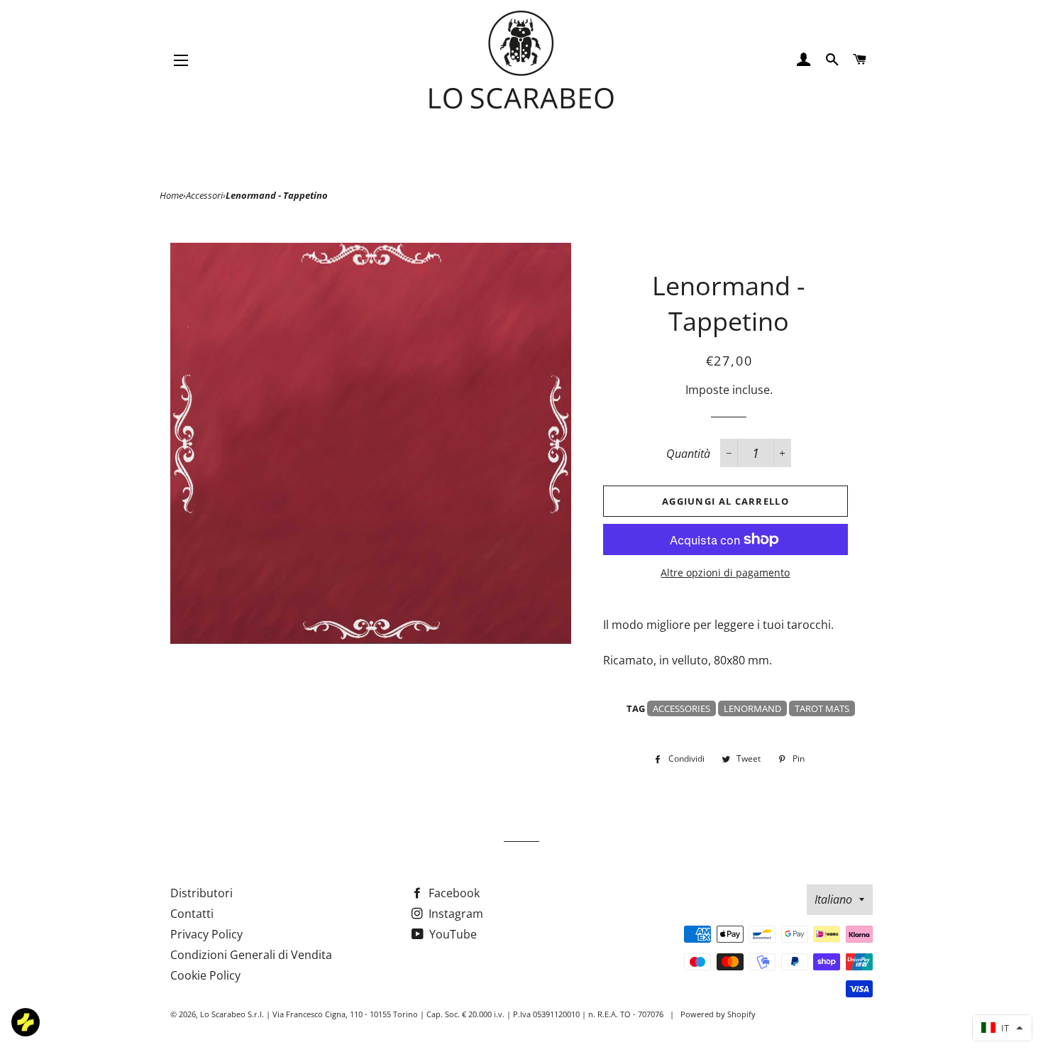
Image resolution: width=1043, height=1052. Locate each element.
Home (171, 195)
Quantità (688, 453)
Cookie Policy (205, 975)
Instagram (454, 913)
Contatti (192, 913)
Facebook (453, 893)
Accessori (204, 195)
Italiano (833, 899)
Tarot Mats (822, 708)
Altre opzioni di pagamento (725, 572)
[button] (1002, 1028)
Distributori (201, 893)
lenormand (752, 708)
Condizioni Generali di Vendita (251, 955)
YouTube (451, 934)
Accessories (681, 708)
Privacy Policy (206, 934)
